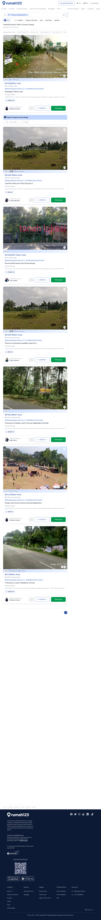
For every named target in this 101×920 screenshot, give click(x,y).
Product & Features (12, 894)
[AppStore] (13, 878)
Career (9, 901)
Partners (9, 898)
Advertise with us (28, 891)
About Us (9, 891)
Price (41, 20)
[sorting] (12, 20)
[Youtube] (83, 814)
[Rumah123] (12, 3)
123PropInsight (11, 908)
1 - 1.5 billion (25, 122)
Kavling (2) (34, 32)
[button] (32, 14)
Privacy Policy (43, 891)
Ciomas (28, 807)
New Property (19, 20)
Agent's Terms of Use (45, 898)
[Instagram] (79, 814)
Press (8, 905)
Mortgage (26, 894)
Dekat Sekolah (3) (22, 32)
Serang (22, 807)
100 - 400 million (11, 122)
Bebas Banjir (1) (45, 32)
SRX (58, 898)
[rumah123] (18, 815)
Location (56, 20)
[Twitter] (75, 814)
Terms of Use (42, 894)
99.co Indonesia (61, 891)
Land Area (48, 20)
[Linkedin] (87, 814)
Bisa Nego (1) (57, 32)
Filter (7, 20)
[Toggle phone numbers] (47, 108)
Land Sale (10, 807)
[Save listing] (64, 38)
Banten (16, 807)
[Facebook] (71, 814)
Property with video (31, 20)
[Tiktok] (92, 814)
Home (4, 807)
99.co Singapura (61, 894)
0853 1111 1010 (24, 840)
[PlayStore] (27, 878)
